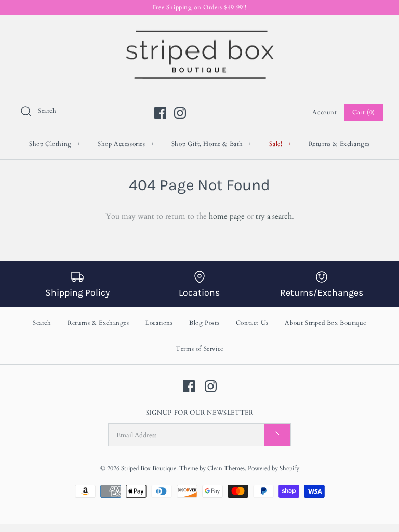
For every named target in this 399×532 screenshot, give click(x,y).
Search (42, 322)
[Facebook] (160, 113)
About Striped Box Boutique (325, 322)
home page (227, 216)
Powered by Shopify (273, 468)
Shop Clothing (55, 144)
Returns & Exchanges (339, 144)
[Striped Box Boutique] (199, 31)
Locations (158, 322)
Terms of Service (199, 348)
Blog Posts (204, 322)
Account (324, 112)
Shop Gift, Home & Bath (211, 144)
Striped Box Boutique (148, 468)
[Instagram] (180, 113)
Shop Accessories (126, 144)
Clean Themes (226, 468)
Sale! (280, 144)
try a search (274, 216)
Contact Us (252, 322)
